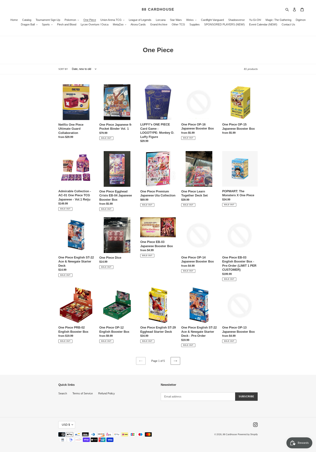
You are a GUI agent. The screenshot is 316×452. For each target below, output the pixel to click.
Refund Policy (106, 393)
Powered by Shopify (248, 434)
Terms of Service (82, 393)
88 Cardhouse (158, 9)
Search (62, 393)
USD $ (66, 424)
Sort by (63, 69)
